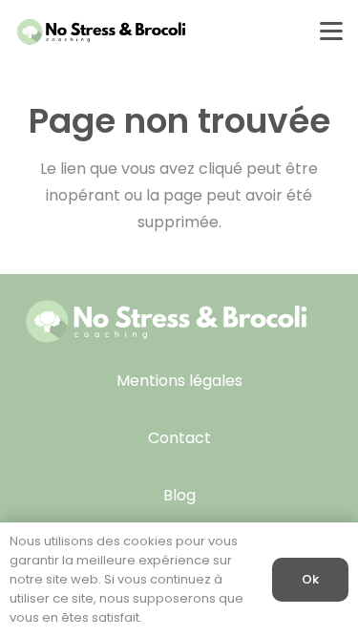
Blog (179, 495)
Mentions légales (179, 381)
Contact (179, 438)
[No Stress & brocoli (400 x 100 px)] (101, 31)
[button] (331, 31)
